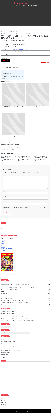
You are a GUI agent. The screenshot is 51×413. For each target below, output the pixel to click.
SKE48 (3, 241)
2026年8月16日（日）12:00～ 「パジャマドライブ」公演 (14, 318)
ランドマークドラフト (7, 75)
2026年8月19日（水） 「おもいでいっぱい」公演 (12, 316)
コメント (6, 175)
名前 (4, 191)
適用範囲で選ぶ (4, 357)
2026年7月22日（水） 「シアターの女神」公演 (12, 300)
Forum (2, 291)
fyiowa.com (21, 3)
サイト (4, 202)
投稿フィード (4, 402)
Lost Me (3, 296)
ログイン (3, 400)
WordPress (40, 411)
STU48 (3, 250)
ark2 (4, 78)
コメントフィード (5, 404)
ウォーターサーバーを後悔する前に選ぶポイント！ (12, 346)
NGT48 (3, 247)
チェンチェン (4, 293)
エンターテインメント (12, 142)
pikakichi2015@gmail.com (17, 40)
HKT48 (3, 245)
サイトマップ (4, 304)
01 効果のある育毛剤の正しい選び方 (9, 339)
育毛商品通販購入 (5, 354)
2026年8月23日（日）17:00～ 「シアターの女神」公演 (13, 313)
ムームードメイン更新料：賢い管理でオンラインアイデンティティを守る (17, 287)
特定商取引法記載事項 (6, 352)
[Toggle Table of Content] (21, 72)
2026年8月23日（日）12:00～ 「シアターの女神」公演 (13, 311)
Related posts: (8, 73)
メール (5, 196)
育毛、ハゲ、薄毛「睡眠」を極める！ (9, 289)
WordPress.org (4, 407)
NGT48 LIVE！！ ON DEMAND (20, 49)
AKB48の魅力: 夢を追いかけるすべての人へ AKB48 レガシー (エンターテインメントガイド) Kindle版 (24, 274)
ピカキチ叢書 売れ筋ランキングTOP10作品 (10, 350)
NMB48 (3, 243)
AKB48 (3, 240)
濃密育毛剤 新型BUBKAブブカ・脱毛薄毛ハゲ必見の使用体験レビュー (17, 284)
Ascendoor (30, 411)
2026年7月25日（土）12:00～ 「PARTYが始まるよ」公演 (14, 302)
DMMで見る (5, 60)
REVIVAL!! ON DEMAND (6, 248)
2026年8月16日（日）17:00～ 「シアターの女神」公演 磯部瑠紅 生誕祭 (17, 320)
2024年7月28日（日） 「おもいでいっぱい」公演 (13, 76)
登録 (2, 398)
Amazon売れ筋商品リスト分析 (8, 341)
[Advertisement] (25, 15)
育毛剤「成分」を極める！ (7, 298)
